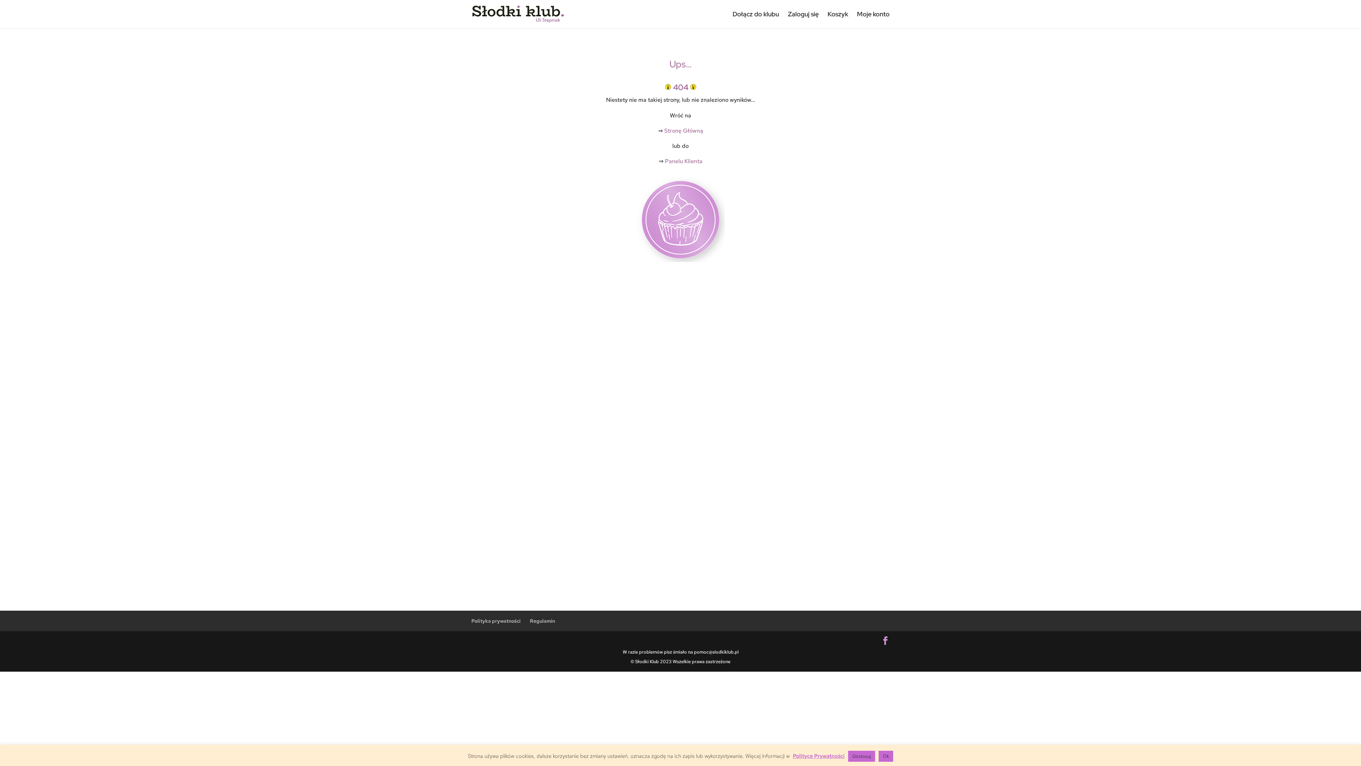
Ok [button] (886, 756)
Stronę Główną (683, 130)
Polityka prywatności (496, 621)
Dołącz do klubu (756, 14)
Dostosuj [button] (861, 756)
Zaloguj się (803, 14)
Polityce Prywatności (819, 756)
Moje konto (873, 14)
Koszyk (838, 14)
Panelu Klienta (683, 161)
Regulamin (542, 621)
